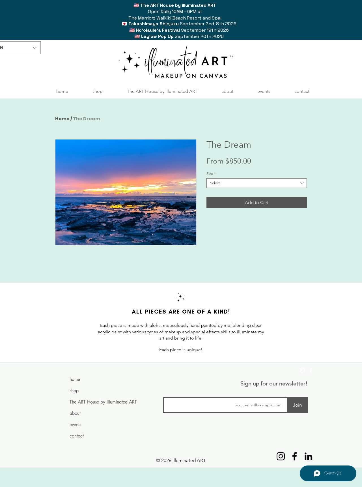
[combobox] (256, 183)
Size (211, 173)
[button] (97, 91)
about (75, 413)
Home (62, 118)
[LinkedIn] (308, 456)
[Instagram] (302, 370)
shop (74, 391)
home (75, 379)
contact (77, 436)
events (75, 425)
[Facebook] (311, 370)
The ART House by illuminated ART (92, 402)
